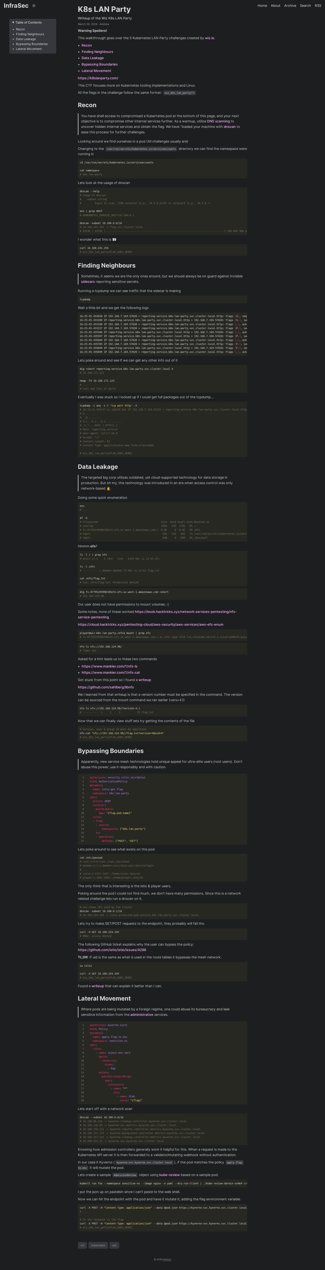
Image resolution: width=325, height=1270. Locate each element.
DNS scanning (218, 121)
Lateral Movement (29, 49)
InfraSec (16, 5)
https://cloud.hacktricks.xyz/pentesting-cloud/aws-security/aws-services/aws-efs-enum (150, 624)
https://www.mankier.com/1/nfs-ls (109, 666)
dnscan (230, 127)
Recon (20, 29)
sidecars (88, 282)
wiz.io (209, 38)
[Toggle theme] (34, 5)
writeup (145, 680)
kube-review (169, 1175)
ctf (82, 1245)
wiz (114, 1245)
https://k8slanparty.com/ (98, 78)
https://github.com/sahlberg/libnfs (106, 687)
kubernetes (98, 1245)
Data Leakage (26, 39)
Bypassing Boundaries (32, 44)
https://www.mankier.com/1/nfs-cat (111, 672)
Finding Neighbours (30, 34)
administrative (141, 1015)
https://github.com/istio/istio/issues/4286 (112, 950)
